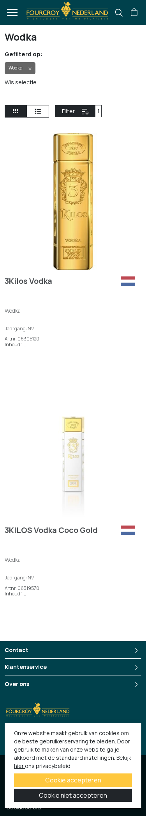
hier (19, 766)
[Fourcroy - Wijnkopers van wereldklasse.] (67, 10)
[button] (134, 12)
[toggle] (37, 111)
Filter (78, 111)
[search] (119, 13)
